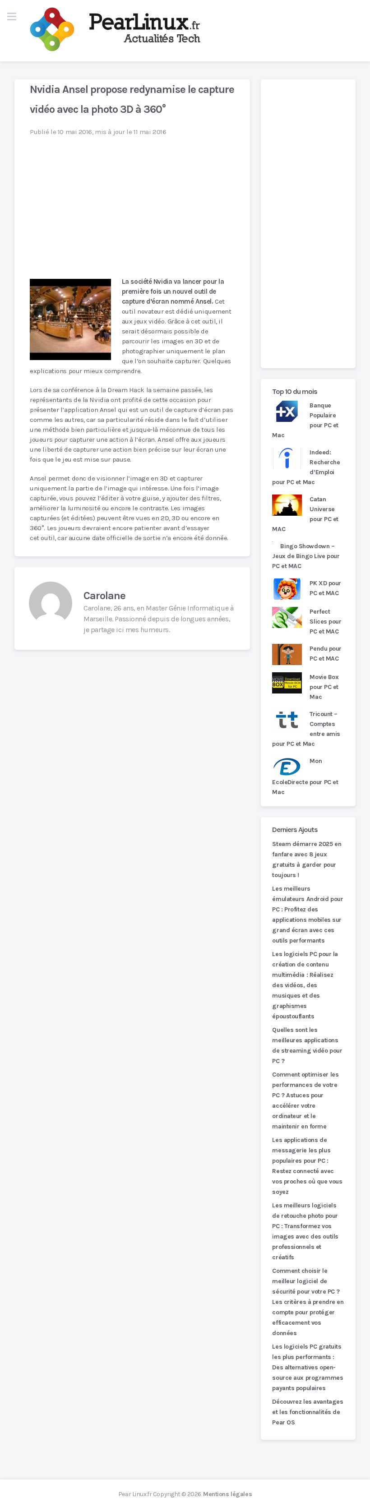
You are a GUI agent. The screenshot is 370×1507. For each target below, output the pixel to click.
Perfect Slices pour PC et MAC (325, 621)
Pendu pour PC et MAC (326, 653)
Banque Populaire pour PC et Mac (305, 420)
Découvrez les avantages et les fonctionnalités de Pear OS (307, 1412)
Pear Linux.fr (135, 1494)
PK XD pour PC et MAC (325, 588)
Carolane (104, 595)
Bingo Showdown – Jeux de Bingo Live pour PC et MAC (305, 556)
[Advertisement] (308, 223)
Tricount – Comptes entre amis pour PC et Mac (306, 729)
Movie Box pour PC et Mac (324, 687)
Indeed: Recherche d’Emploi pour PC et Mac (306, 467)
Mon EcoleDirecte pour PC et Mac (305, 776)
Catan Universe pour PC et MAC (305, 514)
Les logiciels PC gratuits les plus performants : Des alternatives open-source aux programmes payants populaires (307, 1367)
